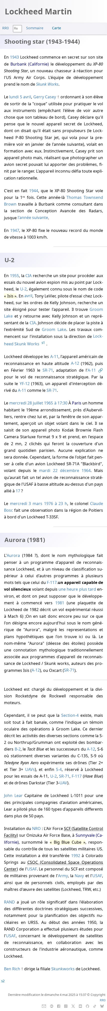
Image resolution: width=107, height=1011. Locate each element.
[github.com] (87, 1006)
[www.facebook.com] (58, 1006)
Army (63, 875)
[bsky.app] (102, 1006)
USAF (32, 869)
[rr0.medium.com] (51, 1006)
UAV (63, 783)
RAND (9, 902)
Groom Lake (54, 329)
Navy (79, 875)
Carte (56, 28)
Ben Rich (12, 969)
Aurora (13, 555)
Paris (76, 403)
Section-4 (70, 715)
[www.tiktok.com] (94, 1006)
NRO (36, 828)
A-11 (54, 356)
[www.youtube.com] (80, 1006)
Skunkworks (63, 969)
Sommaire (34, 28)
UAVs (30, 769)
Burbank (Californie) (29, 64)
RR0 (5, 28)
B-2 (18, 749)
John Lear (13, 795)
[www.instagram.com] (65, 1006)
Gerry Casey (44, 97)
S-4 (59, 769)
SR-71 (48, 370)
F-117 (52, 582)
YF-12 (25, 383)
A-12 (75, 363)
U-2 (23, 289)
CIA (28, 275)
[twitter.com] (73, 1006)
